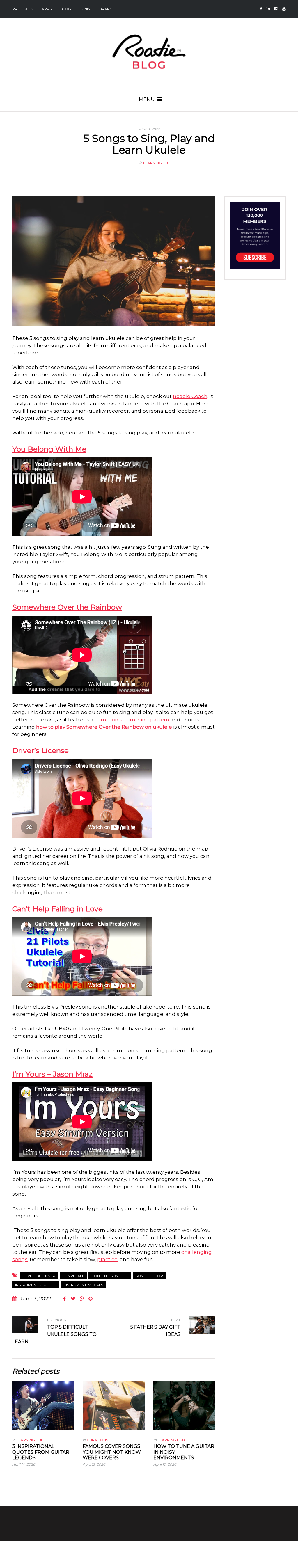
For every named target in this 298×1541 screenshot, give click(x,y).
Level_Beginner (39, 1276)
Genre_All (73, 1276)
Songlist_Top (149, 1276)
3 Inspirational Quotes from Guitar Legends (40, 1452)
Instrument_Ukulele (35, 1285)
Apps (47, 9)
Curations (97, 1440)
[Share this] (64, 1299)
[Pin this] (90, 1299)
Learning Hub (157, 163)
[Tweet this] (73, 1299)
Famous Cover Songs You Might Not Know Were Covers (112, 1452)
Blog (65, 9)
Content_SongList (109, 1276)
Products (22, 9)
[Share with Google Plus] (81, 1299)
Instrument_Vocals (83, 1285)
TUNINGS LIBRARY (96, 9)
